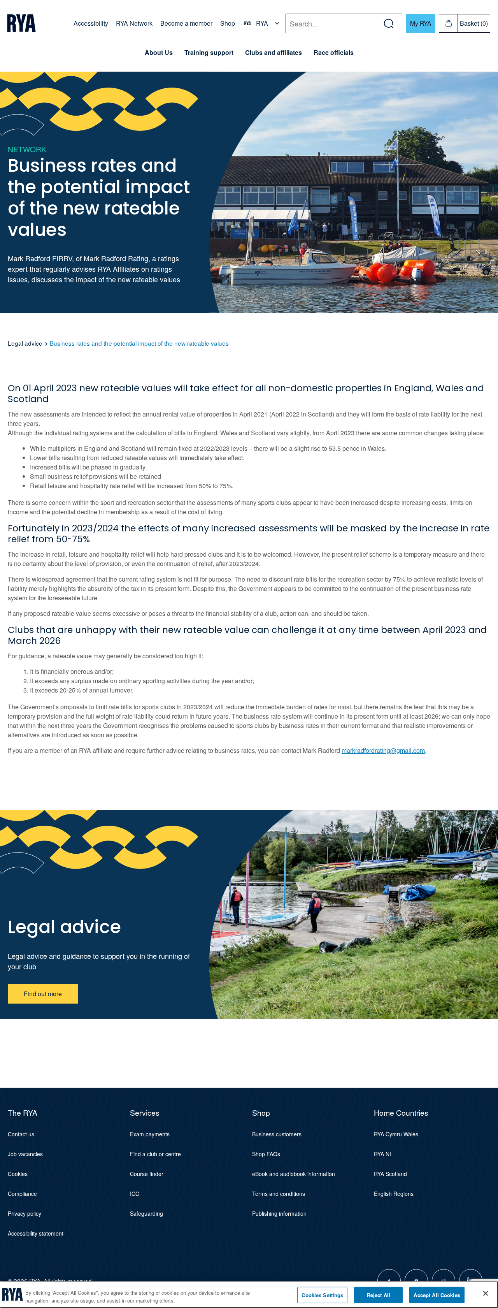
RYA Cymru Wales (396, 1134)
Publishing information (279, 1213)
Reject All (378, 1295)
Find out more (43, 993)
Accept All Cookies (437, 1295)
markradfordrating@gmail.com (383, 750)
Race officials (334, 52)
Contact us (21, 1134)
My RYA (420, 23)
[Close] (485, 1293)
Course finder (146, 1174)
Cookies (18, 1174)
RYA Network (134, 23)
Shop (227, 23)
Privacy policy (24, 1213)
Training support (208, 52)
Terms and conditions (278, 1193)
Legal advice (25, 343)
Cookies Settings (322, 1295)
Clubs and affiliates (273, 52)
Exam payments (150, 1134)
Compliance (22, 1193)
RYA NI (382, 1154)
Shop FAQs (266, 1154)
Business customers (277, 1134)
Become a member (186, 23)
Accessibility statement (35, 1233)
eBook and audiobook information (293, 1174)
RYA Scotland (390, 1174)
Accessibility (91, 23)
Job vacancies (25, 1154)
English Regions (394, 1193)
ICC (134, 1193)
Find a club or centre (155, 1154)
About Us (159, 52)
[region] (249, 1294)
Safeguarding (146, 1213)
